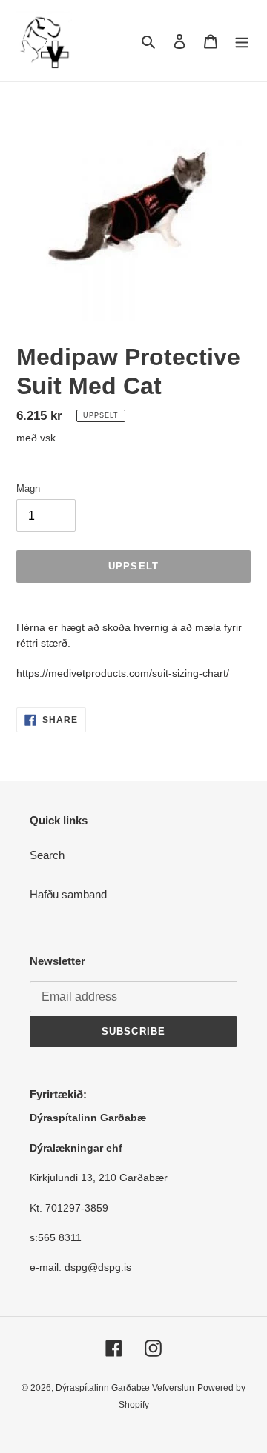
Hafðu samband (68, 894)
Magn (28, 488)
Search (47, 855)
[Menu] (241, 41)
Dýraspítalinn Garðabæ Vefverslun (125, 1388)
